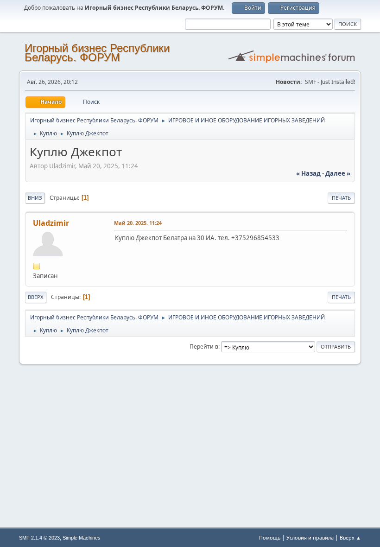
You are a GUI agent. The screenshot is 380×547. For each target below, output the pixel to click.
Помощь (269, 537)
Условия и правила (310, 537)
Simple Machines (82, 538)
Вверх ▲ (350, 537)
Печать (341, 197)
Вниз (35, 197)
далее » (337, 173)
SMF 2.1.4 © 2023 (39, 538)
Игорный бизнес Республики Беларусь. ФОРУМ (97, 53)
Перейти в (204, 346)
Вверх (36, 296)
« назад (308, 173)
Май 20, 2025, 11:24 (138, 222)
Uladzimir (51, 223)
